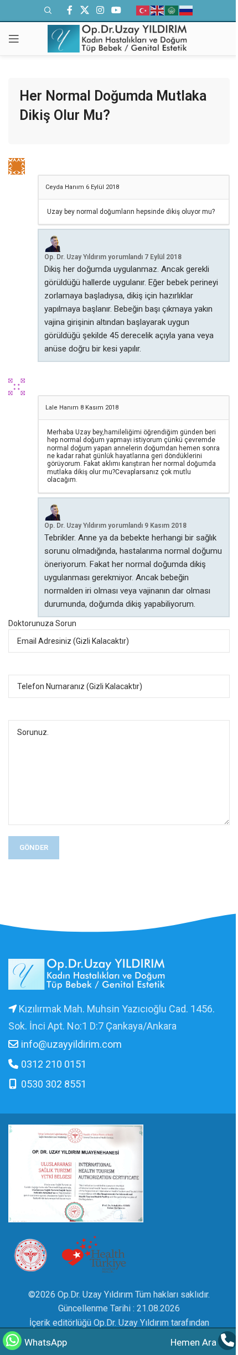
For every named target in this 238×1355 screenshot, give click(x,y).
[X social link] (84, 10)
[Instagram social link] (99, 10)
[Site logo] (119, 38)
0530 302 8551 (53, 1084)
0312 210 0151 (53, 1064)
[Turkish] (143, 10)
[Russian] (186, 10)
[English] (158, 10)
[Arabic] (172, 10)
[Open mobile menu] (14, 39)
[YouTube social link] (116, 10)
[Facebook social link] (69, 10)
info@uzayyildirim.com (71, 1044)
